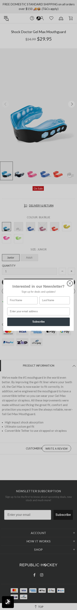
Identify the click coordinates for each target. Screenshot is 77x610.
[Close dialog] (70, 283)
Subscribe (38, 321)
